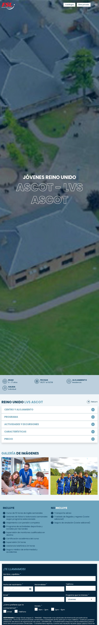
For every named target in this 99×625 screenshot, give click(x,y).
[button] (94, 475)
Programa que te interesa (77, 595)
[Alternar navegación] (95, 5)
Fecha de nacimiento (12, 584)
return (94, 401)
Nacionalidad (40, 584)
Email (5, 595)
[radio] (4, 611)
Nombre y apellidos (11, 574)
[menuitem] (69, 5)
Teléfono (69, 584)
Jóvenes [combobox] (72, 599)
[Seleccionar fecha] (30, 589)
